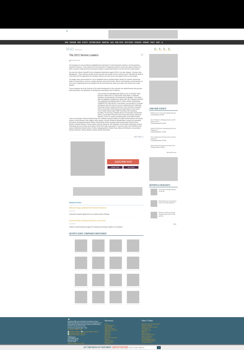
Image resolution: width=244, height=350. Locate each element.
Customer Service (95, 42)
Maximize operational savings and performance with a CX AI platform (167, 214)
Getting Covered (109, 341)
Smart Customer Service (148, 334)
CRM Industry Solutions (111, 330)
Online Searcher (146, 333)
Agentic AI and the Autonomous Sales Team (163, 145)
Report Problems (109, 342)
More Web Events (171, 152)
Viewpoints (108, 333)
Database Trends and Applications (151, 324)
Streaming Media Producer (149, 341)
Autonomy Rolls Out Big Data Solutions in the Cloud (87, 220)
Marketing (105, 42)
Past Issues (131, 167)
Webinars (146, 42)
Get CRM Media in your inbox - (105, 347)
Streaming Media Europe (148, 339)
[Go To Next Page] (142, 54)
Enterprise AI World (147, 325)
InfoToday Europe (146, 330)
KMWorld (144, 331)
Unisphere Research (147, 342)
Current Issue (115, 167)
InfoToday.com (146, 328)
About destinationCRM (111, 337)
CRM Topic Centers (110, 328)
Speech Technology (147, 336)
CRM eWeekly (108, 327)
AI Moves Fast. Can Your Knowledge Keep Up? (163, 113)
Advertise (107, 339)
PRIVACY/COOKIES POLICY (75, 343)
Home (66, 42)
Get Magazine (110, 325)
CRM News (107, 331)
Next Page (138, 137)
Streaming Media (146, 337)
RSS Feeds (107, 336)
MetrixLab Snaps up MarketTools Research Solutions (87, 208)
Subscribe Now (123, 161)
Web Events (108, 334)
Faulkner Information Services (150, 327)
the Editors (71, 50)
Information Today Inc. (74, 329)
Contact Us (108, 344)
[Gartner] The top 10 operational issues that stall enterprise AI (167, 202)
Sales (112, 42)
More (174, 224)
